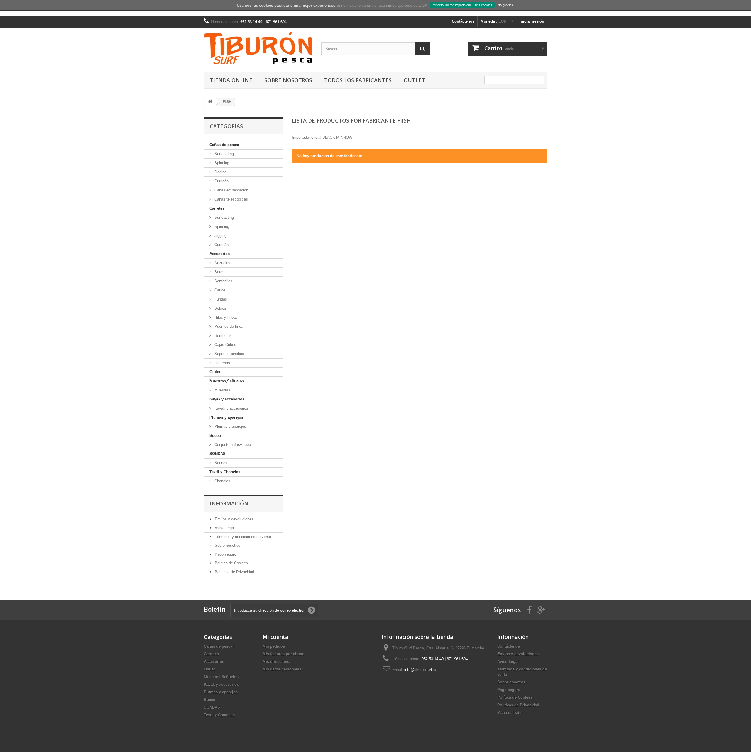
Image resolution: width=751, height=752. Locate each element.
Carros (219, 290)
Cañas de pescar (224, 144)
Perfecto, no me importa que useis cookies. (462, 5)
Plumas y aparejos (226, 417)
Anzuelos (221, 263)
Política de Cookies (231, 563)
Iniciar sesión (532, 21)
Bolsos (219, 308)
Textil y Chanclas (224, 472)
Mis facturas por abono (284, 654)
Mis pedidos (274, 646)
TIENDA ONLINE (231, 80)
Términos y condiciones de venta (242, 536)
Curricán (221, 181)
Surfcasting (223, 154)
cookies (266, 5)
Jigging (219, 172)
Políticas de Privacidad (234, 572)
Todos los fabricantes (358, 80)
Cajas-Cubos (224, 344)
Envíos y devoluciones (233, 519)
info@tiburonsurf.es (420, 670)
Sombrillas (222, 281)
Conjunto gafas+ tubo (232, 444)
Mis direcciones (277, 661)
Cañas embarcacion (230, 190)
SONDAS (217, 453)
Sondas (220, 463)
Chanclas (221, 481)
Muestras (221, 390)
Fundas (220, 299)
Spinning (221, 163)
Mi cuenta (275, 636)
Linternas (221, 363)
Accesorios (219, 254)
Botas (218, 272)
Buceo (215, 435)
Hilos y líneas (225, 317)
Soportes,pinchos (228, 354)
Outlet (414, 80)
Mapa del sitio (510, 712)
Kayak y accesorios (226, 399)
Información (229, 503)
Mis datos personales (282, 669)
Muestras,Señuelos (226, 381)
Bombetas (222, 335)
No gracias (505, 5)
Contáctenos (463, 21)
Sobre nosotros (288, 80)
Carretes (216, 208)
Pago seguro (225, 554)
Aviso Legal (224, 528)
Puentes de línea (228, 326)
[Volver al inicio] (210, 102)
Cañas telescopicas (230, 199)
